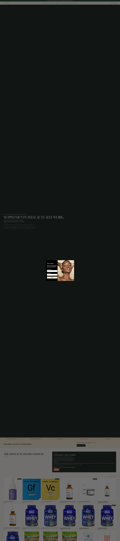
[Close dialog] (73, 261)
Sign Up (52, 277)
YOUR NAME (49, 269)
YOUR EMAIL (49, 273)
